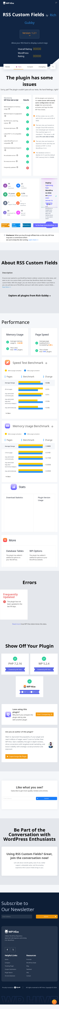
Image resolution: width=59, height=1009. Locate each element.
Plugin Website (14, 225)
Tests (19, 67)
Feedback (29, 969)
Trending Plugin (9, 966)
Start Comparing (43, 714)
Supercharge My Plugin (18, 756)
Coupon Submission (10, 969)
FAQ (27, 972)
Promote (28, 959)
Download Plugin (4, 225)
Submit (46, 798)
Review (7, 67)
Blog (27, 966)
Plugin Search (9, 972)
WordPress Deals (31, 963)
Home (6, 959)
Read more (16, 624)
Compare (30, 67)
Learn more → (33, 240)
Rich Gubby (42, 295)
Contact (28, 976)
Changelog (42, 67)
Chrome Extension (10, 976)
